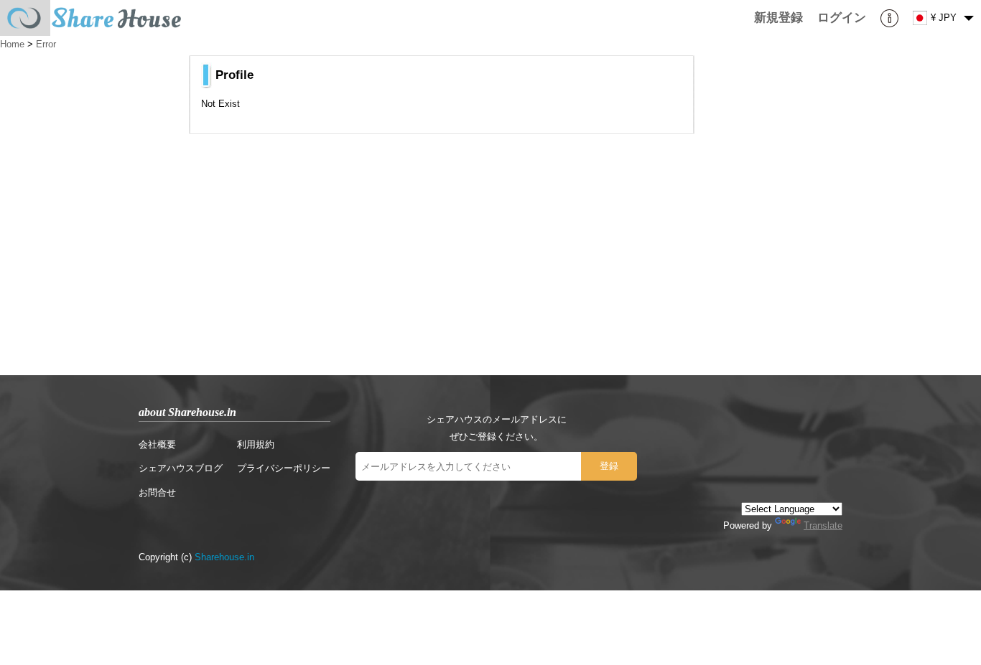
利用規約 (255, 444)
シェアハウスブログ (181, 468)
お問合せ (157, 492)
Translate (823, 525)
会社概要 (157, 444)
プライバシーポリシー (283, 468)
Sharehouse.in (224, 557)
